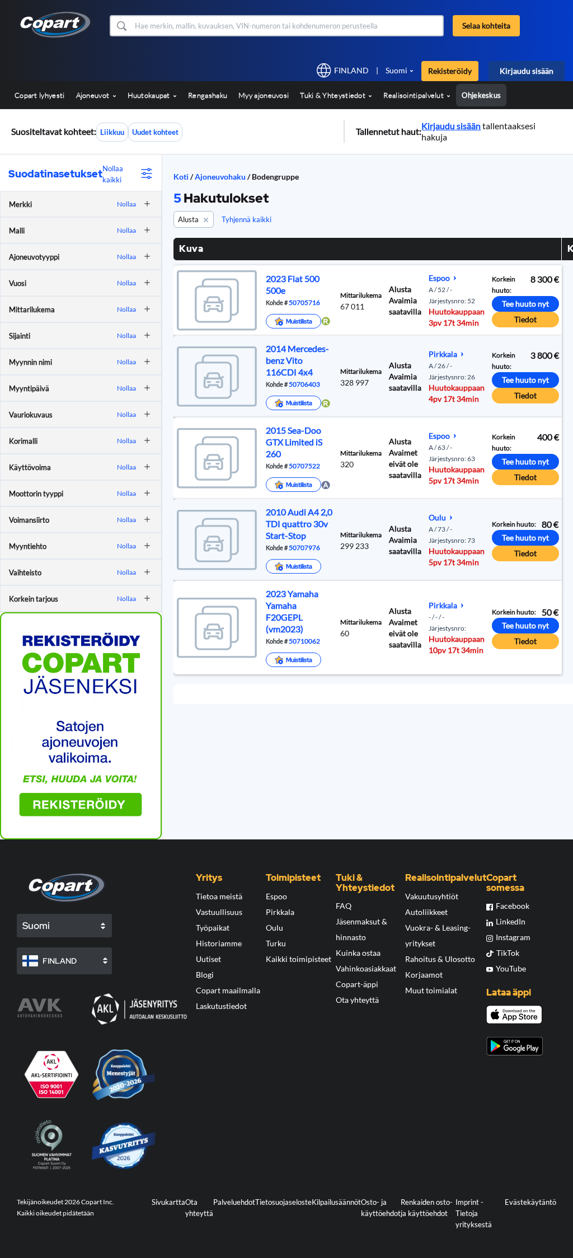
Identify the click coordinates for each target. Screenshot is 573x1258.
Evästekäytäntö (530, 1202)
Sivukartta (168, 1202)
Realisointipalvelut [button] (414, 95)
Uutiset (208, 959)
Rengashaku (207, 95)
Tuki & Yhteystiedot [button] (333, 95)
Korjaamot (424, 974)
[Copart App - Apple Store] (514, 1014)
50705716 (304, 302)
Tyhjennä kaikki (246, 219)
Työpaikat (212, 927)
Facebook (512, 905)
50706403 (304, 384)
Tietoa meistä (219, 896)
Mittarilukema (361, 295)
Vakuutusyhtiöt (431, 896)
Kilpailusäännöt (336, 1202)
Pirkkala (280, 912)
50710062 (304, 641)
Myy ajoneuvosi (263, 95)
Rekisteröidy (450, 71)
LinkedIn (510, 921)
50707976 (304, 547)
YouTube (511, 968)
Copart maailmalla (228, 990)
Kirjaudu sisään (526, 71)
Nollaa (126, 204)
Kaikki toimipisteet (298, 959)
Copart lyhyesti (40, 95)
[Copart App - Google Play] (514, 1046)
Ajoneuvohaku (221, 176)
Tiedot (525, 319)
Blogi (205, 974)
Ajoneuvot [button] (93, 95)
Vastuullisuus (219, 912)
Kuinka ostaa (358, 952)
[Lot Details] (215, 300)
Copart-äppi (357, 984)
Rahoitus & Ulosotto (440, 959)
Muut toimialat (431, 990)
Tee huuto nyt (525, 303)
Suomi (396, 70)
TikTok (507, 952)
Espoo (276, 896)
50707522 (304, 466)
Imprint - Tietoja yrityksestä (473, 1213)
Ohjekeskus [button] (481, 95)
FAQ (343, 905)
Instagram (513, 937)
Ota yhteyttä (357, 999)
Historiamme (219, 943)
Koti (181, 176)
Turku (276, 943)
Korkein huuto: (503, 284)
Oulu (274, 927)
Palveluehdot (234, 1202)
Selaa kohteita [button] (486, 25)
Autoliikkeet (426, 912)
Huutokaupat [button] (150, 95)
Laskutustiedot (221, 1006)
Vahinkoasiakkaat (366, 968)
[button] (121, 25)
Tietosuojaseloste (283, 1202)
